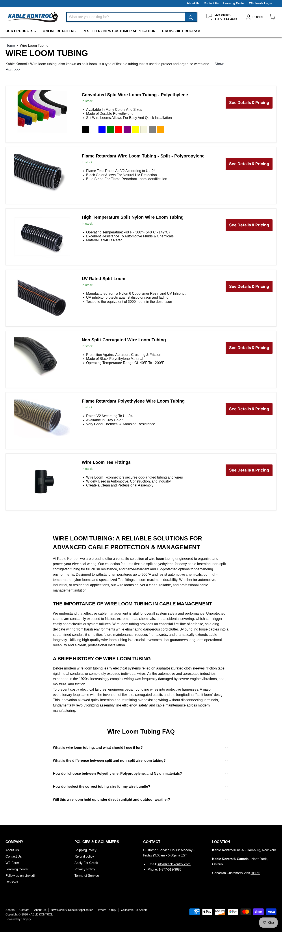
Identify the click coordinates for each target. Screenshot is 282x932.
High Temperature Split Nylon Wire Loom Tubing (133, 217)
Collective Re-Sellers (134, 910)
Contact (24, 910)
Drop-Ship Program (181, 31)
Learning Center (234, 3)
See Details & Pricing (249, 102)
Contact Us (211, 3)
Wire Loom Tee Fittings (106, 462)
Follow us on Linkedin (21, 875)
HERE (255, 873)
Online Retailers (59, 31)
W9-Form (12, 863)
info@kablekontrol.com (174, 864)
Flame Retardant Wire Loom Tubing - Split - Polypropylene (143, 155)
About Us (193, 3)
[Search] (191, 17)
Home (10, 45)
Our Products (20, 31)
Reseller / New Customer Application (119, 31)
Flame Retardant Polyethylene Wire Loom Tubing (133, 401)
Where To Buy (107, 910)
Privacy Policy (84, 869)
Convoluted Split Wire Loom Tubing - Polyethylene (135, 94)
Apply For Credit (86, 863)
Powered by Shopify (18, 919)
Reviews (12, 882)
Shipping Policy (85, 850)
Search (10, 910)
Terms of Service (86, 875)
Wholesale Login (260, 3)
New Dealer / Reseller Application (72, 910)
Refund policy (84, 856)
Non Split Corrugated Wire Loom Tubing (124, 339)
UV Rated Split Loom (103, 278)
